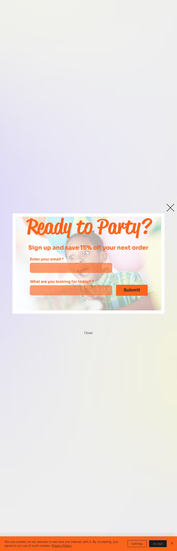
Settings (137, 543)
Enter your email (45, 259)
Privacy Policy (61, 545)
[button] (170, 207)
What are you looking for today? (60, 281)
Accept (158, 543)
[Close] (171, 544)
